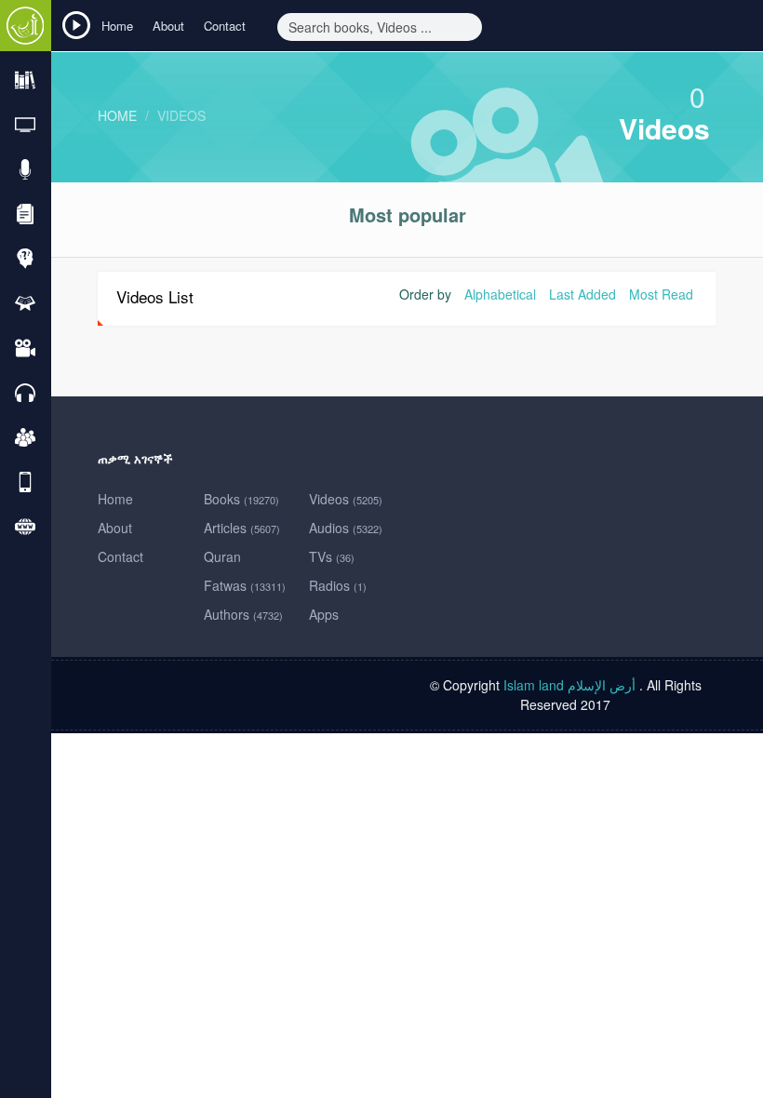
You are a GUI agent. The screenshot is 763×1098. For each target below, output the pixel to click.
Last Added (582, 294)
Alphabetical (500, 294)
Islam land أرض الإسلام (569, 685)
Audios (345, 527)
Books (241, 498)
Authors (243, 614)
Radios (338, 585)
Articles (242, 527)
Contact (225, 25)
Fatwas (245, 585)
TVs (332, 556)
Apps (324, 614)
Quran (222, 556)
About (168, 25)
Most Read (661, 294)
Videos (181, 115)
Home (117, 25)
